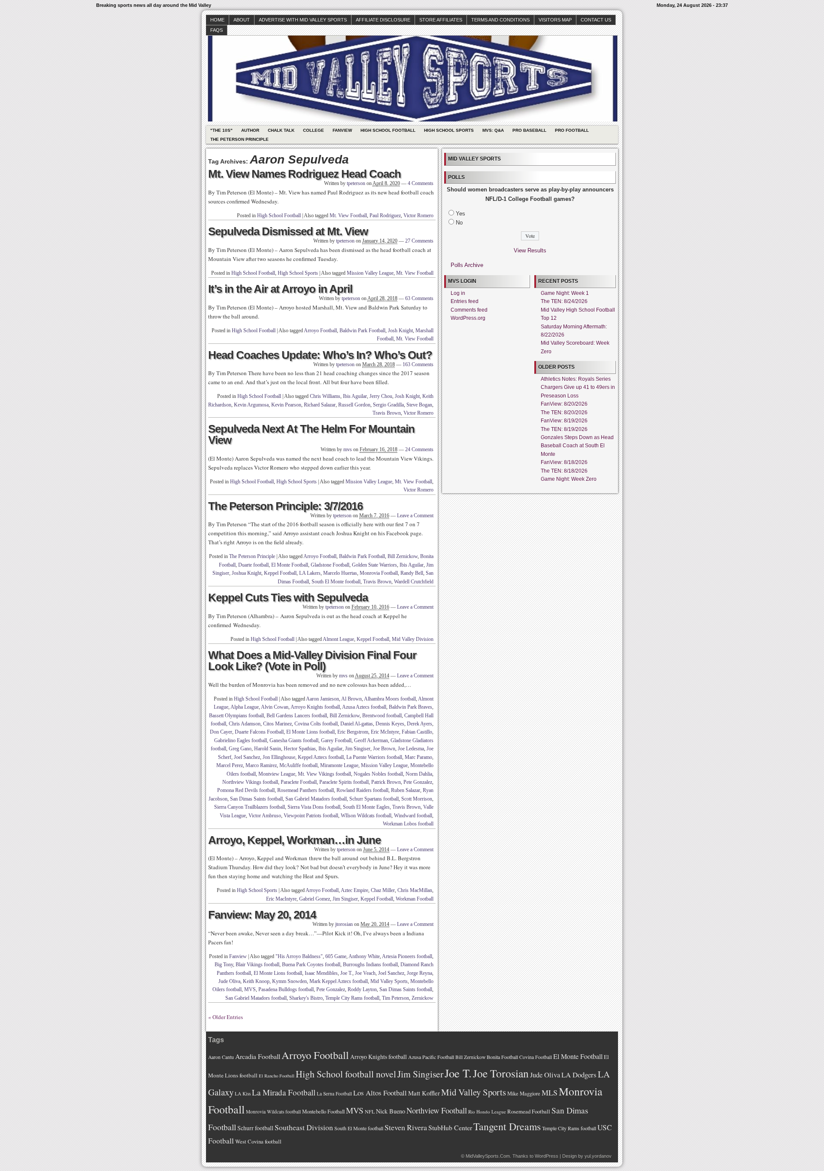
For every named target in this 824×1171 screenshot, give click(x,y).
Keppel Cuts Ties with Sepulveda (288, 597)
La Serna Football (334, 1093)
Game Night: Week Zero (569, 479)
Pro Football (572, 130)
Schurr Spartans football (374, 799)
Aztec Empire (354, 890)
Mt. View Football (348, 215)
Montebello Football (323, 1111)
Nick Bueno (390, 1111)
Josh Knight (400, 331)
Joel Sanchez (247, 757)
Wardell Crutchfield (413, 582)
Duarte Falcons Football (259, 732)
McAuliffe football (298, 765)
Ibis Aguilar (355, 396)
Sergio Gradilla (388, 405)
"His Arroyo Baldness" (299, 956)
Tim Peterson (395, 998)
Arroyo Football (320, 331)
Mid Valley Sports (389, 981)
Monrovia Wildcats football (273, 1111)
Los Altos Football (380, 1093)
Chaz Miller (383, 890)
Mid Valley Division (412, 639)
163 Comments (418, 364)
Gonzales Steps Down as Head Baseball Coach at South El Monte (577, 445)
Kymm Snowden (289, 981)
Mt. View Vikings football (324, 774)
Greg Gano (240, 749)
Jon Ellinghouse (279, 757)
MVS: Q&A (493, 130)
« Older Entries (225, 1017)
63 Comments (419, 298)
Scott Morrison (416, 799)
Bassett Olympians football (236, 716)
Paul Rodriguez (385, 215)
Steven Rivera (406, 1127)
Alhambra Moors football (390, 699)
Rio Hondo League (487, 1111)
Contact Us (596, 19)
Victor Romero (418, 215)
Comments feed (469, 310)
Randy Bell (411, 573)
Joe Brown (384, 749)
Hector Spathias (300, 749)
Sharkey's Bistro (306, 998)
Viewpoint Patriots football (311, 816)
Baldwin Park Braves (410, 707)
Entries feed (465, 301)
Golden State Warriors (374, 565)
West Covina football (258, 1141)
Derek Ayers (419, 724)
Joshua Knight (246, 573)
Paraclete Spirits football (344, 782)
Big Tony (224, 965)
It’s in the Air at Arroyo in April (280, 288)
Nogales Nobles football (378, 774)
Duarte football (253, 565)
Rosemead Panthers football (305, 790)
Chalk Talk (281, 130)
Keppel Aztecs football (321, 757)
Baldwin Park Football (362, 331)
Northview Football (436, 1110)
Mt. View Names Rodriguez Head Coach (304, 173)
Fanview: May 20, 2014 (262, 914)
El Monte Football (289, 565)
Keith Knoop (256, 981)
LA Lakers (310, 573)
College (313, 130)
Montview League (276, 774)
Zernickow (422, 998)
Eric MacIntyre (281, 899)
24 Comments (419, 449)
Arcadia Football (257, 1056)
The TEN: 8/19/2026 (564, 429)
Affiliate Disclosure (383, 19)
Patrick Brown (386, 782)
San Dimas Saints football (256, 799)
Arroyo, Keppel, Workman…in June (294, 840)
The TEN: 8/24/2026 (564, 301)
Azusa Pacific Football (431, 1056)
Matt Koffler (424, 1093)
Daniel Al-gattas (356, 724)
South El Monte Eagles (366, 807)
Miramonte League (339, 765)
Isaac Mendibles (321, 973)
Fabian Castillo (417, 732)
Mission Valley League (370, 273)
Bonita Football (502, 1056)
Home (217, 19)
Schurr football (255, 1128)
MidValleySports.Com (488, 1156)
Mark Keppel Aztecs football (338, 981)
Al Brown (351, 699)
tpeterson (356, 183)
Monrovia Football (379, 573)
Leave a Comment (415, 516)
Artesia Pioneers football (407, 956)
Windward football (413, 816)
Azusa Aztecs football (364, 707)
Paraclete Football (299, 782)
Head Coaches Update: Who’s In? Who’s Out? (320, 355)
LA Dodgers (579, 1075)
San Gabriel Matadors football (316, 799)
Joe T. (346, 973)
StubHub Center (450, 1127)
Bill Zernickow (403, 556)
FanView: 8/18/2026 (564, 462)
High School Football (387, 130)
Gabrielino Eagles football (240, 740)
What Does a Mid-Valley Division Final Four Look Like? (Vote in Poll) (312, 661)
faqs (216, 30)
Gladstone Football (330, 565)
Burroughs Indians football (370, 965)
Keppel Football (280, 573)
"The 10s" (221, 130)
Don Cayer (221, 732)
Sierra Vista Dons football (314, 807)
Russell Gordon (354, 405)
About (241, 19)
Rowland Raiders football (362, 790)
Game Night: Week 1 (565, 293)
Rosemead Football (528, 1111)
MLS (549, 1092)
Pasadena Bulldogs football (286, 989)
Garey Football (336, 740)
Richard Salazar (320, 405)
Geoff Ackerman (371, 740)
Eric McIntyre (385, 732)
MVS (250, 989)
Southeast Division (304, 1127)
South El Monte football (336, 582)
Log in (458, 293)
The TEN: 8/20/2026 (564, 413)
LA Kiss (243, 1093)
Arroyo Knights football (315, 707)
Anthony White (364, 956)
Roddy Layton (362, 989)
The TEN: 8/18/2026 (564, 471)
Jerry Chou (381, 396)
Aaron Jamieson (322, 699)
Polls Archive (467, 265)
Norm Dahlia (419, 774)
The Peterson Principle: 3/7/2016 (285, 506)
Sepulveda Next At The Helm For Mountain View (311, 434)
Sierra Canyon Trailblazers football (249, 807)
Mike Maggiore (523, 1093)
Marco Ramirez (261, 765)
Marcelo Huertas (340, 573)
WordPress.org (468, 318)
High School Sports (449, 130)
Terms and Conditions (500, 19)
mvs (347, 449)
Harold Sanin (267, 749)
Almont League (338, 639)
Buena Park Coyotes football (311, 965)
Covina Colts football (316, 724)
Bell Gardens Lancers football (297, 716)
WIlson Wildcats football (366, 816)
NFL (370, 1111)
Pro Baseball (529, 130)
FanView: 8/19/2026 (564, 421)
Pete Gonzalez (417, 782)
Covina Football (535, 1057)
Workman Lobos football (408, 824)
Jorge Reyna (419, 973)
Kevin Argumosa (251, 405)
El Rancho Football (276, 1076)
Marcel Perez (229, 765)
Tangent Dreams (507, 1126)
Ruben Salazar (405, 790)
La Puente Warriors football (374, 757)
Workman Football (414, 899)
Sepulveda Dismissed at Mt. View (288, 231)
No (459, 222)
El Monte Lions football (310, 732)
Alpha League (244, 707)
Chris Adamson (245, 724)
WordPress (546, 1156)
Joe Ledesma (411, 749)
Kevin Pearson (286, 405)
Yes (460, 213)
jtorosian (344, 924)
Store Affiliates (440, 19)
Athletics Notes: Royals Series (576, 379)
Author (250, 130)
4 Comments (420, 183)
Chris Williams (325, 396)
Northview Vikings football (250, 782)
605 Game (335, 956)
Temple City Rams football (352, 998)
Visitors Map (555, 19)
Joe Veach (365, 973)
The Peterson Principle (239, 139)
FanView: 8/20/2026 (564, 404)
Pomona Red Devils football (246, 790)
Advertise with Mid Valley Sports (303, 19)
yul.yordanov (598, 1156)
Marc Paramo (418, 757)
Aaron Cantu (221, 1057)
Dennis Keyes (390, 724)
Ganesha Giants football (294, 740)
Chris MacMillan (414, 890)
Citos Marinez (277, 724)
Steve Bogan (419, 405)
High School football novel (346, 1074)
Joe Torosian (501, 1073)
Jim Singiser (357, 749)
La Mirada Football (283, 1092)
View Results (530, 250)
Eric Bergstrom (352, 732)
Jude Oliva (229, 981)
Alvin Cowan (274, 707)
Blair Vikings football (257, 965)
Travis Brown (387, 413)
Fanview (342, 130)
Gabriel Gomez (314, 899)
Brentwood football (382, 716)
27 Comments (419, 241)
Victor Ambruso (264, 816)
